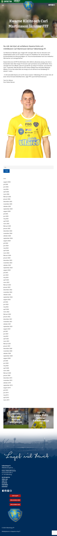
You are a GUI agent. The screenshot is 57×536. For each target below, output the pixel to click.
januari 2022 (6, 316)
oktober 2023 (7, 265)
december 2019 (7, 378)
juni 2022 (5, 304)
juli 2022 (5, 302)
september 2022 (8, 297)
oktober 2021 (7, 324)
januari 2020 (6, 375)
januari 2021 (6, 346)
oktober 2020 (7, 353)
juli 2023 (5, 272)
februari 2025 (7, 226)
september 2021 (8, 326)
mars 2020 (6, 370)
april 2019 (6, 397)
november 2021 (7, 321)
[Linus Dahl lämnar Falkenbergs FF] (41, 418)
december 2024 (7, 231)
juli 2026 (5, 184)
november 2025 (7, 204)
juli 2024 (5, 243)
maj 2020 (5, 365)
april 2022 (6, 309)
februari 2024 (7, 255)
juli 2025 (5, 214)
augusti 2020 (7, 358)
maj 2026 (5, 189)
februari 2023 (7, 285)
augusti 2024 (7, 241)
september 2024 (8, 238)
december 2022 (7, 290)
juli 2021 (5, 331)
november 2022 (7, 292)
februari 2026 (7, 196)
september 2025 (8, 209)
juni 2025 (5, 216)
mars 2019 (6, 400)
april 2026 (6, 192)
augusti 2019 (7, 388)
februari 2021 (7, 343)
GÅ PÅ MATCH (6, 477)
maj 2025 (5, 218)
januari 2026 (6, 199)
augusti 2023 (7, 270)
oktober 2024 (7, 236)
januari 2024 (6, 258)
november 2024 (7, 233)
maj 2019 (5, 395)
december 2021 (7, 319)
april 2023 (6, 280)
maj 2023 (5, 277)
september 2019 (8, 385)
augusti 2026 (7, 182)
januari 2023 (6, 287)
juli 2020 (5, 361)
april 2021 (6, 339)
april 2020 (6, 368)
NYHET (28, 16)
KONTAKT (4, 486)
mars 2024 (6, 253)
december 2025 (7, 201)
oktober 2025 (7, 206)
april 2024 (6, 250)
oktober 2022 (7, 294)
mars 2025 (6, 223)
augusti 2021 (7, 329)
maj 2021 (5, 336)
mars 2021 (6, 341)
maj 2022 (5, 307)
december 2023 (7, 260)
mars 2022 (6, 312)
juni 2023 (5, 275)
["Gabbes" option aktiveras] (15, 418)
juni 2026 (5, 187)
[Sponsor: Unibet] (17, 2)
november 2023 (7, 263)
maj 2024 (5, 248)
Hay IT (18, 531)
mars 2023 (6, 282)
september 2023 (8, 267)
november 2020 (7, 351)
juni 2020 (5, 363)
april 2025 (6, 221)
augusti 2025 (7, 211)
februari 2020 (7, 373)
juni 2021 (5, 334)
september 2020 (8, 356)
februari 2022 (7, 314)
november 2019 (7, 380)
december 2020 (7, 348)
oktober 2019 (7, 383)
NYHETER (4, 483)
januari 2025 (6, 228)
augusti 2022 (7, 299)
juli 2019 (5, 390)
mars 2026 (6, 194)
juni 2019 (5, 392)
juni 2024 (5, 245)
